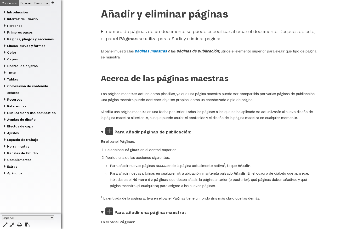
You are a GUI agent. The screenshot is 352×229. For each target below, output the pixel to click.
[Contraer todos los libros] (12, 225)
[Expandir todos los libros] (5, 225)
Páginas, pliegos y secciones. (30, 39)
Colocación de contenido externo (27, 89)
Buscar (26, 3)
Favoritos (41, 3)
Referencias (16, 106)
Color (11, 52)
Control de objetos (22, 66)
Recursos (14, 99)
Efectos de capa (20, 126)
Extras (12, 166)
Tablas (12, 79)
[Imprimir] (19, 225)
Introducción (17, 12)
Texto (11, 72)
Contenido (9, 3)
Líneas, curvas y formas (26, 46)
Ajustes (13, 133)
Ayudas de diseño (21, 119)
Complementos (19, 160)
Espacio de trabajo (22, 139)
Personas (14, 25)
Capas (12, 59)
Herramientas (18, 146)
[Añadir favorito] (52, 2)
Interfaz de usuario (22, 19)
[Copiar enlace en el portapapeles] (27, 225)
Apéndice (14, 173)
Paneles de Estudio (22, 153)
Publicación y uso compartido (31, 113)
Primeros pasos (20, 32)
